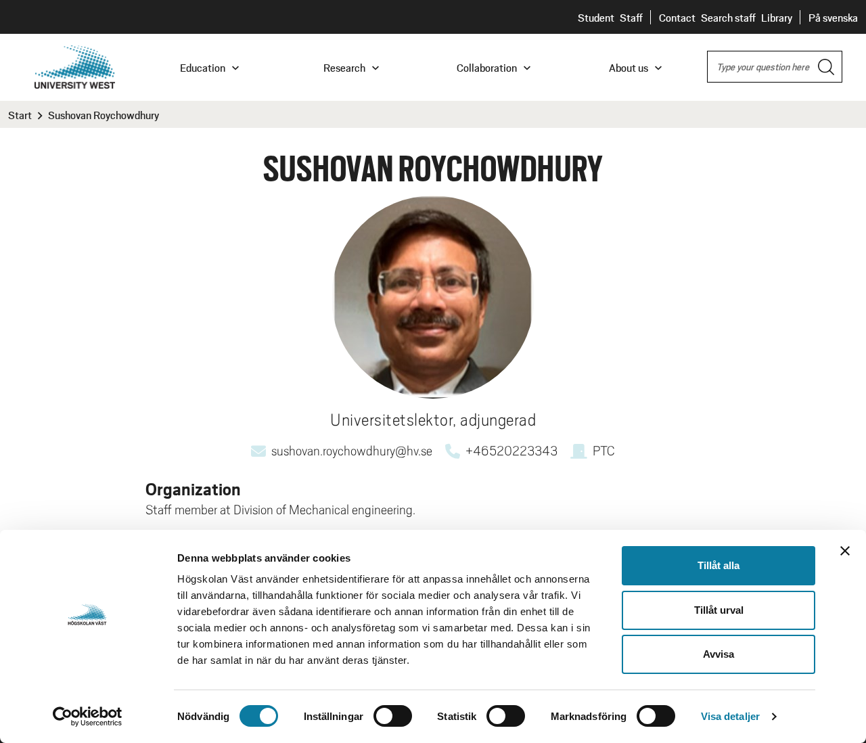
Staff (631, 17)
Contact (677, 17)
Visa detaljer (730, 716)
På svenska (833, 17)
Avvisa (718, 654)
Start (20, 115)
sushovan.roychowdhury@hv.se (351, 450)
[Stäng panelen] (845, 551)
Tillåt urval (719, 610)
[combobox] (775, 66)
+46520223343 (511, 450)
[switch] (392, 716)
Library (776, 17)
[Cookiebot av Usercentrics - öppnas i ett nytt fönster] (87, 716)
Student (596, 17)
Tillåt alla (718, 565)
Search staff (728, 17)
